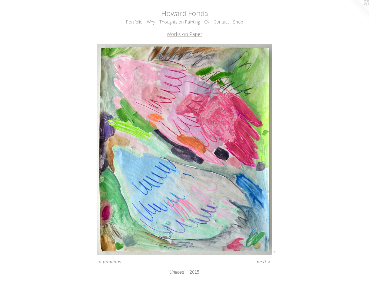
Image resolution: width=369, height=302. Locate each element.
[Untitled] (184, 149)
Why (151, 22)
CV (206, 22)
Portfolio (134, 22)
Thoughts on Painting (179, 22)
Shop (238, 22)
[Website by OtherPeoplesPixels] (358, 11)
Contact (221, 22)
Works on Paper (184, 34)
